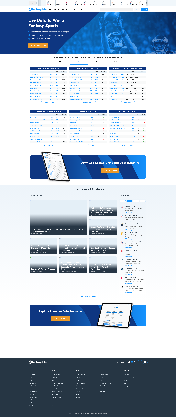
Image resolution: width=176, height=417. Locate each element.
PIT (97, 74)
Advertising (127, 383)
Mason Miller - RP (115, 142)
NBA (97, 62)
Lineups (54, 400)
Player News (32, 383)
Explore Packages (61, 319)
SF (91, 96)
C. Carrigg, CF (114, 88)
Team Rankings (32, 391)
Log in (136, 9)
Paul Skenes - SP (114, 120)
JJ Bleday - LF (34, 74)
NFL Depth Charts (33, 386)
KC (91, 80)
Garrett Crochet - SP (116, 122)
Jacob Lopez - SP (75, 82)
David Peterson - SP (75, 93)
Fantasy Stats (49, 103)
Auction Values (56, 397)
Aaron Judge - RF (75, 120)
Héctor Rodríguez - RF (36, 96)
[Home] (37, 9)
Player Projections (81, 383)
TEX (57, 88)
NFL (60, 62)
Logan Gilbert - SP (115, 131)
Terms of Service (129, 389)
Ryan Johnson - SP (75, 88)
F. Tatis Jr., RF (113, 99)
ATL (96, 99)
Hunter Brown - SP (115, 136)
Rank (92, 145)
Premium (144, 9)
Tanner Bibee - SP (75, 91)
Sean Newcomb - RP (36, 139)
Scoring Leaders (80, 374)
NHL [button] (63, 9)
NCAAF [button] (73, 9)
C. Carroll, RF (113, 93)
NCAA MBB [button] (80, 9)
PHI (51, 99)
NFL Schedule (32, 400)
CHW (56, 80)
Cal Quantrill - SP (35, 142)
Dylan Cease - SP (75, 85)
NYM (51, 80)
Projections (128, 103)
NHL (115, 62)
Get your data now (38, 45)
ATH (91, 82)
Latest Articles (32, 405)
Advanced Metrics (57, 391)
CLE (91, 91)
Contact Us (127, 380)
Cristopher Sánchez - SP (37, 120)
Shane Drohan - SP (35, 133)
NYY (96, 85)
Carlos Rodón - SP (35, 136)
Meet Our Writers (129, 377)
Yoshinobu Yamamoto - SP (117, 128)
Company (126, 374)
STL (57, 99)
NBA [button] (59, 9)
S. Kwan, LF (113, 91)
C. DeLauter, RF (114, 85)
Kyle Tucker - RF (74, 139)
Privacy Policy (127, 386)
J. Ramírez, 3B (113, 77)
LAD (91, 74)
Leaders (30, 377)
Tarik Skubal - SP (75, 74)
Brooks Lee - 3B (34, 91)
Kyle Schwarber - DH (36, 99)
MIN (51, 91)
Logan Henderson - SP (76, 99)
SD (57, 91)
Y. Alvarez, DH (114, 80)
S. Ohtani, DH (113, 74)
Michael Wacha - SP (76, 80)
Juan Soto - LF (74, 125)
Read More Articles (88, 296)
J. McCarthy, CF (114, 82)
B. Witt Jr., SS (113, 96)
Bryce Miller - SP (35, 128)
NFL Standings (32, 397)
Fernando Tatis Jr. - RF (76, 142)
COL (96, 91)
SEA (51, 77)
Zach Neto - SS (34, 88)
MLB (78, 62)
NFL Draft (31, 403)
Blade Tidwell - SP (75, 96)
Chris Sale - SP (114, 139)
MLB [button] (54, 9)
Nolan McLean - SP (35, 122)
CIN (51, 74)
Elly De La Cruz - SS (36, 82)
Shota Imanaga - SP (36, 125)
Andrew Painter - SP (76, 77)
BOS (96, 96)
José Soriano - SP (35, 131)
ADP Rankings (56, 394)
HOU (96, 82)
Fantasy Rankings (57, 386)
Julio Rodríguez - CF (75, 133)
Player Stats (31, 374)
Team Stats (31, 394)
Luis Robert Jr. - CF (35, 80)
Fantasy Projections (57, 383)
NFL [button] (50, 9)
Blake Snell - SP (34, 117)
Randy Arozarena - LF (36, 77)
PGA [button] (67, 9)
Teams (54, 403)
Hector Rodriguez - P (36, 93)
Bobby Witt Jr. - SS (75, 122)
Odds (30, 380)
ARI (57, 74)
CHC (57, 77)
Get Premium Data (110, 170)
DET (96, 80)
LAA (51, 88)
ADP (84, 145)
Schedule (55, 405)
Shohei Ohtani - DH (75, 117)
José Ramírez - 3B (75, 131)
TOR (91, 85)
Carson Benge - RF (35, 85)
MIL (91, 99)
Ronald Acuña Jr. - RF (76, 128)
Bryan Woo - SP (114, 133)
